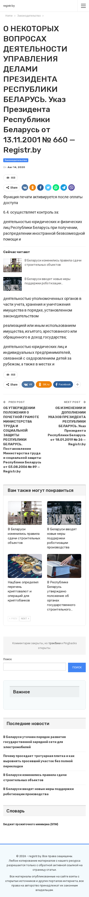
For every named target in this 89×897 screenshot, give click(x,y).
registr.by (9, 5)
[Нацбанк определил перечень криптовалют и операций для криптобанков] (25, 566)
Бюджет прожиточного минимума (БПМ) (30, 824)
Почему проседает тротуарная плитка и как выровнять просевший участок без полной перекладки (39, 761)
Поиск (7, 659)
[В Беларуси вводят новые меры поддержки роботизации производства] (12, 284)
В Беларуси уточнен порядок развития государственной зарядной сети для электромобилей (34, 742)
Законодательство (16, 160)
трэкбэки (54, 643)
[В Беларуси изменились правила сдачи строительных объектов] (12, 265)
